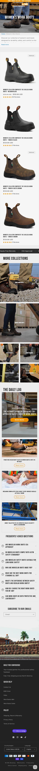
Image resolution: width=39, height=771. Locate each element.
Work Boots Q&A (9, 699)
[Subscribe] (33, 614)
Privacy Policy (8, 719)
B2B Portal (7, 691)
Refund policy (21, 762)
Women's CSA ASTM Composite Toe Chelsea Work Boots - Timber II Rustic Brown (18, 187)
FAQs (5, 695)
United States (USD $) (12, 749)
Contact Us (7, 687)
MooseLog (12, 762)
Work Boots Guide (9, 703)
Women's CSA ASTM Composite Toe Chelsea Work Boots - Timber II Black (18, 139)
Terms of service (12, 765)
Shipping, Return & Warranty (13, 715)
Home (3, 34)
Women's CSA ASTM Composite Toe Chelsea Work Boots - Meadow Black (18, 91)
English (29, 749)
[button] (2, 5)
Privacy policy (30, 762)
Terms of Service (9, 723)
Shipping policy (22, 765)
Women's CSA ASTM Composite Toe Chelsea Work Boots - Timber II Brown (18, 236)
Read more (5, 44)
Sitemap (31, 765)
